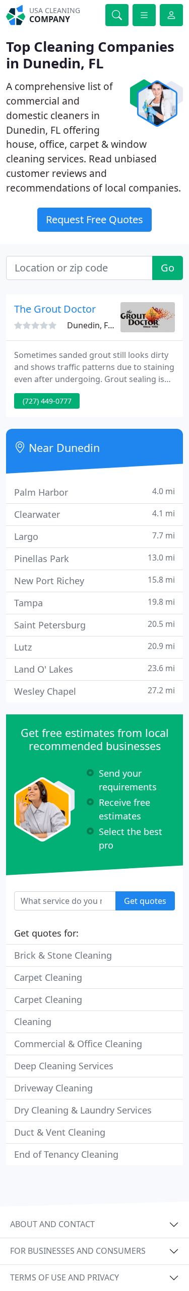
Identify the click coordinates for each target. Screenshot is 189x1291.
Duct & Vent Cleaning (59, 1132)
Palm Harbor (94, 492)
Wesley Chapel (94, 691)
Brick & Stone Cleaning (63, 955)
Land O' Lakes (94, 669)
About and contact (52, 1224)
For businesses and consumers (78, 1250)
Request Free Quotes (94, 219)
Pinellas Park (94, 558)
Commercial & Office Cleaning (78, 1044)
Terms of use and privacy (64, 1277)
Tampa (94, 602)
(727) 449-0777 (47, 401)
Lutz (94, 646)
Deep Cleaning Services (63, 1066)
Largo (94, 536)
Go (167, 267)
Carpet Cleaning (48, 977)
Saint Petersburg (94, 624)
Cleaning (32, 1022)
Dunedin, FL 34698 (102, 325)
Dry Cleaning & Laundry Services (83, 1110)
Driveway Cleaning (53, 1088)
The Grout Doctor (55, 309)
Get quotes (145, 900)
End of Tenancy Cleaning (66, 1154)
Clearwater (94, 514)
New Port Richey (94, 580)
